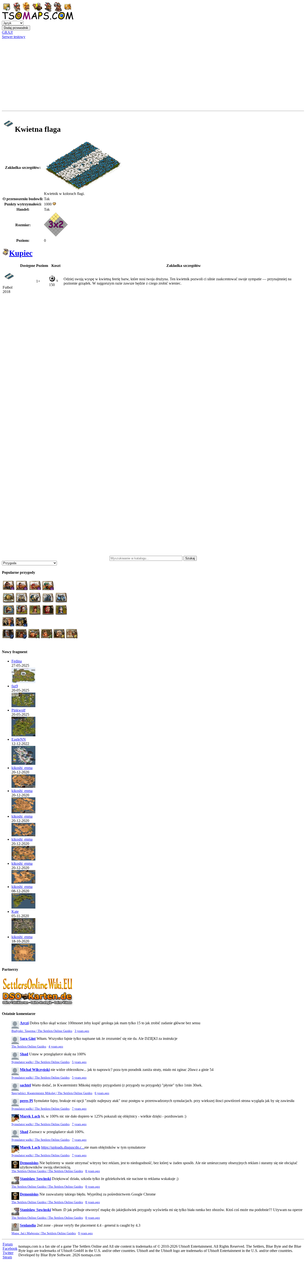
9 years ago (85, 1233)
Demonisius (29, 1163)
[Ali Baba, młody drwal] (23, 835)
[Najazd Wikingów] (23, 933)
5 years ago (79, 1062)
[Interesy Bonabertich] (23, 907)
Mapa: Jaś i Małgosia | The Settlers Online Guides (43, 1233)
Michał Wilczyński (35, 1070)
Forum (8, 1244)
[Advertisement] (153, 74)
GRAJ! (7, 32)
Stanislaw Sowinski (35, 1179)
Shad (24, 1054)
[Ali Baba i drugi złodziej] (23, 882)
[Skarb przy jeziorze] (23, 763)
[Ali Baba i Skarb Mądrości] (23, 859)
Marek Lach (30, 1116)
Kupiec (21, 253)
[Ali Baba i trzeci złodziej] (23, 812)
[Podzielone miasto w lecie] (23, 682)
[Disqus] (153, 363)
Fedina (16, 661)
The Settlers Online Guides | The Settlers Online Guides (47, 1171)
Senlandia (28, 1225)
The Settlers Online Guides (28, 1046)
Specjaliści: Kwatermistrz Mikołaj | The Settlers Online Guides (51, 1093)
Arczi (24, 1023)
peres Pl (26, 1101)
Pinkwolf (18, 710)
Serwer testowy (13, 37)
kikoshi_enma (22, 768)
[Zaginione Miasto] (23, 960)
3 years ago (82, 1031)
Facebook (10, 1248)
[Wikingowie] (23, 706)
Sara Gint (28, 1038)
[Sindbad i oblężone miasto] (23, 786)
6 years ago (102, 1093)
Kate (15, 911)
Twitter (8, 1253)
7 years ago (79, 1108)
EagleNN (18, 739)
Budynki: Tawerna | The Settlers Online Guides (41, 1031)
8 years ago (92, 1171)
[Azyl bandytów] (23, 735)
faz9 (14, 686)
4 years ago (56, 1046)
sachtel (25, 1085)
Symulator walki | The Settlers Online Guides (40, 1062)
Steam (7, 1257)
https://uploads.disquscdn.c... (62, 1147)
